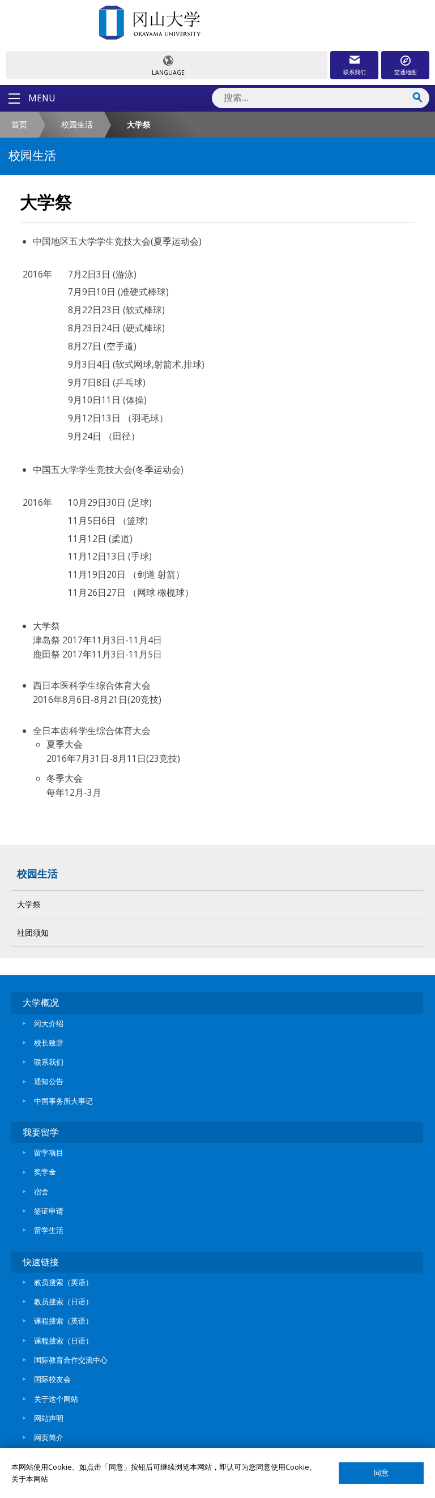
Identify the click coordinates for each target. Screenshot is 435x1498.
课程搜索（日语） (63, 1340)
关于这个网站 (56, 1399)
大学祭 (29, 904)
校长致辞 (48, 1043)
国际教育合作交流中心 (71, 1360)
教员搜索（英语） (63, 1282)
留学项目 (48, 1152)
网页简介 (48, 1437)
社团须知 (33, 932)
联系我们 (354, 72)
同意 (381, 1473)
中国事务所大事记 (63, 1101)
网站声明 (48, 1418)
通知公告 (48, 1081)
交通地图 (405, 72)
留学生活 (48, 1230)
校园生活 (77, 124)
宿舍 (41, 1192)
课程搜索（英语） (63, 1321)
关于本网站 (29, 1479)
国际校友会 (52, 1379)
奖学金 (45, 1172)
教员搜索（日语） (63, 1301)
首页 (19, 124)
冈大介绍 (48, 1023)
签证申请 (48, 1211)
